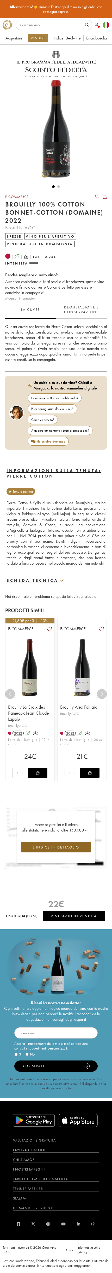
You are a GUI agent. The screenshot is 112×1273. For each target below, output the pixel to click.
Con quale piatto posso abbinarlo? (54, 398)
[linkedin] (78, 1224)
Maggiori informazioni (20, 298)
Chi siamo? (23, 1159)
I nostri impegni (29, 1169)
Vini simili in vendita (74, 916)
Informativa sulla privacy (88, 1249)
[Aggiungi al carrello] (37, 773)
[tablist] (56, 310)
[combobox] (20, 773)
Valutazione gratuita (34, 1140)
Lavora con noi (29, 1150)
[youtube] (63, 1224)
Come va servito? (42, 419)
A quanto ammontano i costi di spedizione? (60, 430)
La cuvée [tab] (30, 309)
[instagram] (48, 1224)
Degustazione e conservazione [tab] (81, 309)
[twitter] (33, 1224)
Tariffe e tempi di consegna (40, 1179)
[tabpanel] (56, 343)
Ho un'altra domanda (51, 441)
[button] (53, 128)
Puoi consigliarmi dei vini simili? (52, 408)
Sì (20, 1054)
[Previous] (10, 694)
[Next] (102, 694)
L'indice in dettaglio (56, 847)
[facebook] (18, 1224)
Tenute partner (28, 1188)
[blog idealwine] (93, 1224)
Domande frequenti (33, 1208)
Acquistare (13, 38)
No (32, 1054)
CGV (69, 1249)
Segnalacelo (86, 596)
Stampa (20, 1198)
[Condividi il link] (105, 196)
